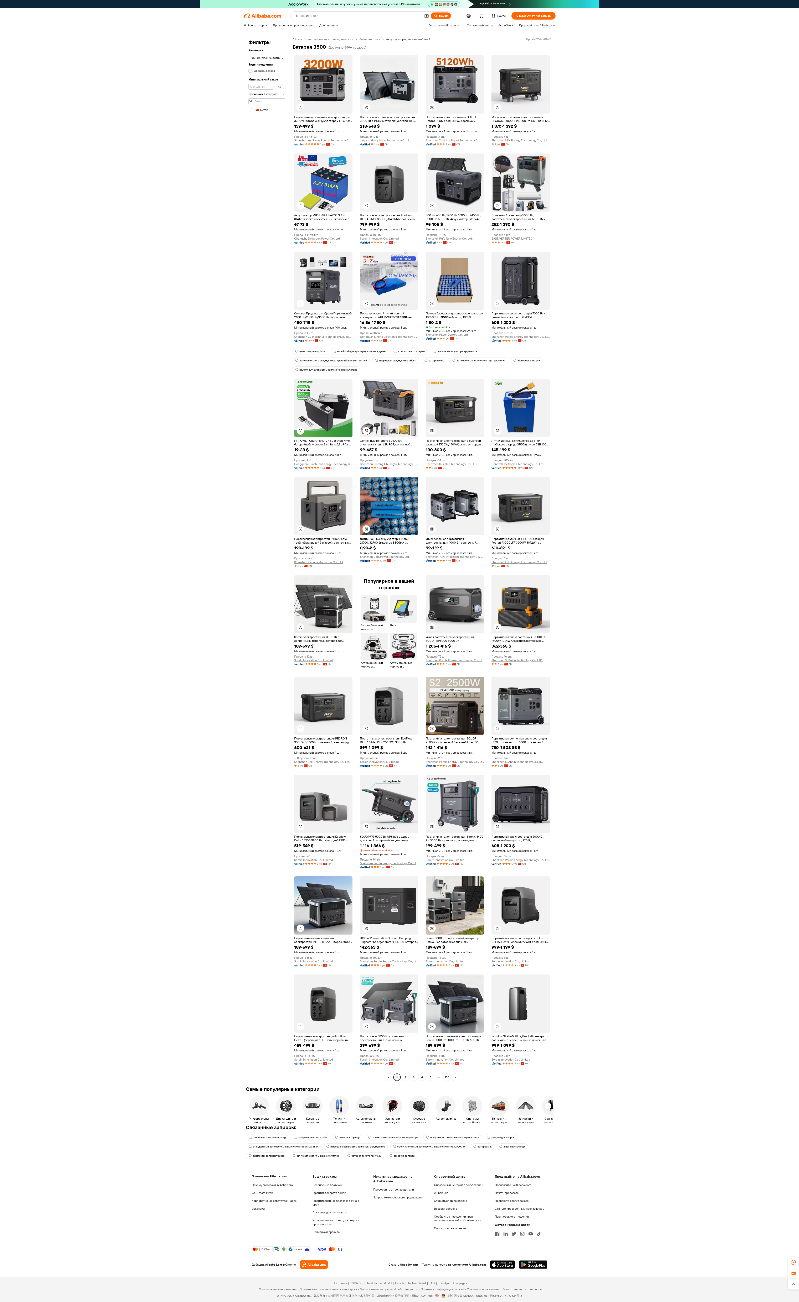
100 (447, 1077)
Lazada (399, 1283)
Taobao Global (417, 1283)
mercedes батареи (528, 360)
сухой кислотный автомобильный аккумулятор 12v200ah (431, 1146)
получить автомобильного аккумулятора (454, 1137)
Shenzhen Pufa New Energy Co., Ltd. (449, 238)
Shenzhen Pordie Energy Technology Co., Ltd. (520, 336)
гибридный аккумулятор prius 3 (398, 360)
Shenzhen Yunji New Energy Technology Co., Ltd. (323, 140)
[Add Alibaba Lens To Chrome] (314, 1264)
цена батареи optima (312, 351)
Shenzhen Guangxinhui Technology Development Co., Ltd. (323, 336)
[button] (426, 15)
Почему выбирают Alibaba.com (272, 1185)
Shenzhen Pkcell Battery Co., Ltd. (447, 334)
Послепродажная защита (329, 1212)
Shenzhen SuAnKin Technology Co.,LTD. (451, 464)
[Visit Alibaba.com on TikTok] (538, 1233)
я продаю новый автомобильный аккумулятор (357, 1146)
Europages (460, 1283)
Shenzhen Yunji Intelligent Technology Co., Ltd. (455, 140)
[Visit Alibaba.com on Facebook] (497, 1233)
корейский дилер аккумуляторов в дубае (361, 351)
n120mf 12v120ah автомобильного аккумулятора (328, 369)
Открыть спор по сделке (450, 1200)
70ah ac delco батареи (411, 351)
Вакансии (258, 1208)
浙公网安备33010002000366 (467, 1295)
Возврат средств (445, 1208)
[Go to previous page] (388, 1077)
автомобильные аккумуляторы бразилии (481, 360)
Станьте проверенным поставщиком (520, 1208)
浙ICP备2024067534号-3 (505, 1295)
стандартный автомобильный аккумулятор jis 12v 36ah (285, 1146)
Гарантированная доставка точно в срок (336, 1202)
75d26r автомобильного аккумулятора (395, 1137)
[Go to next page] (455, 1077)
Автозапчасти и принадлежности (330, 39)
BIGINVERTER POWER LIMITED (511, 238)
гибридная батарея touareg (269, 1137)
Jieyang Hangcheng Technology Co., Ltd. (386, 140)
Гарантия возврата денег (329, 1192)
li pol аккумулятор (514, 1146)
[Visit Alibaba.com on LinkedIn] (505, 1233)
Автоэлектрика (369, 39)
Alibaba (297, 39)
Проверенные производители (393, 1189)
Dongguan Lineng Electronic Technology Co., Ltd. (389, 336)
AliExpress (340, 1283)
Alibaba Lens (274, 1264)
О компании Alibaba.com (269, 1176)
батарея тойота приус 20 (366, 1155)
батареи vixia (436, 360)
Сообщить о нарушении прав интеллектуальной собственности (457, 1218)
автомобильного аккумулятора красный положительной (333, 360)
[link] (793, 1262)
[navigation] (267, 559)
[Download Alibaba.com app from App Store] (502, 1264)
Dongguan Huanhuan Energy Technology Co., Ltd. (323, 464)
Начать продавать (507, 1192)
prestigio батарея (404, 1155)
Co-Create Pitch (262, 1192)
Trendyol (443, 1283)
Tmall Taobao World (379, 1283)
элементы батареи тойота (269, 1155)
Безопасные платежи (327, 1185)
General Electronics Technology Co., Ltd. (517, 464)
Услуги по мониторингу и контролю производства (336, 1222)
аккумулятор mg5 (349, 1137)
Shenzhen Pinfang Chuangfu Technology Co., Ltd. (389, 464)
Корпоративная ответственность (274, 1200)
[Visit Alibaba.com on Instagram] (522, 1233)
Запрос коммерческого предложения (398, 1197)
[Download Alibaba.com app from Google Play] (533, 1264)
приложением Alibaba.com (467, 1264)
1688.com (356, 1283)
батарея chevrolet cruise (312, 1137)
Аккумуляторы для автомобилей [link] (408, 39)
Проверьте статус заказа (512, 1200)
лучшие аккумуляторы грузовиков (457, 351)
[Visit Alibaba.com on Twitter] (513, 1233)
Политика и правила (326, 1232)
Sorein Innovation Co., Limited (379, 238)
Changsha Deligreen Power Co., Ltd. (317, 238)
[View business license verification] (437, 1296)
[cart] (482, 16)
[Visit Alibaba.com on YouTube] (530, 1233)
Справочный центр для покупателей (458, 1185)
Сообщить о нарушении (450, 1228)
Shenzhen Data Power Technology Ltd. (384, 556)
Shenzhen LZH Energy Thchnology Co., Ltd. (519, 140)
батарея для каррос (503, 1137)
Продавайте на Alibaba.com (513, 1185)
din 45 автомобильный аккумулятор (318, 1155)
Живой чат (441, 1192)
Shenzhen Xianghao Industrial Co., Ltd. (318, 562)
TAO (432, 1283)
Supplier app (409, 1264)
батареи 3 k (484, 1146)
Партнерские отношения (512, 1216)
